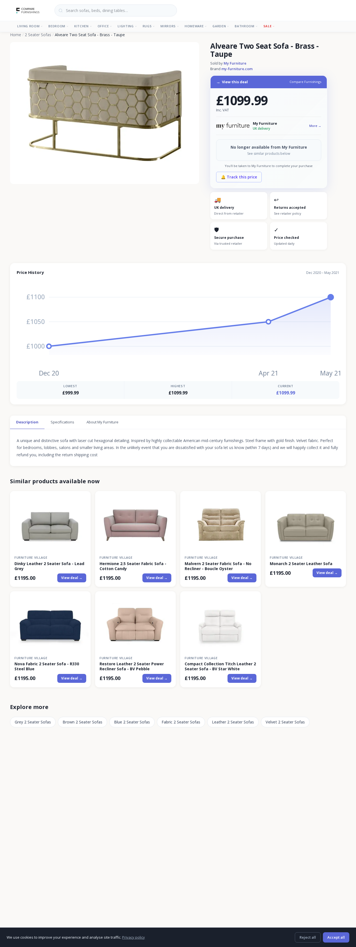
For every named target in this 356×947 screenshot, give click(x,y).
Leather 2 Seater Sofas (233, 722)
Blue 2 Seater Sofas (132, 722)
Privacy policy (133, 937)
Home (15, 34)
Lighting (126, 26)
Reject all (308, 937)
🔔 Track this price (239, 177)
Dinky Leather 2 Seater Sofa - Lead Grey (49, 566)
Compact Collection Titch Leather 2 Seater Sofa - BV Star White (220, 666)
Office (103, 26)
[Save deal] (83, 498)
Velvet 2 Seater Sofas (285, 722)
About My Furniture (102, 422)
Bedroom (56, 26)
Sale (267, 26)
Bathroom (244, 26)
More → (315, 126)
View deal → (71, 577)
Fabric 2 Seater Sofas (181, 722)
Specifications (62, 422)
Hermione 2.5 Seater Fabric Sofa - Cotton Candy (133, 566)
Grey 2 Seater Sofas (33, 722)
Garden (219, 26)
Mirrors (168, 26)
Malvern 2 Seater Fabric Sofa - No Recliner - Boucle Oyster (218, 566)
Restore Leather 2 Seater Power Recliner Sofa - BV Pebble (132, 666)
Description (27, 422)
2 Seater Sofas (38, 34)
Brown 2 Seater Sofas (82, 722)
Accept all (336, 937)
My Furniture (235, 63)
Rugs (147, 26)
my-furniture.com (237, 68)
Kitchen (81, 26)
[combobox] (116, 10)
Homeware (194, 26)
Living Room (28, 26)
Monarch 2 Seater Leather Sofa (301, 563)
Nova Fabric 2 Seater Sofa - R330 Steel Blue (46, 666)
